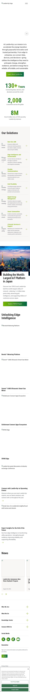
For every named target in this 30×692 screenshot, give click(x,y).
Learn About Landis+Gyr (15, 74)
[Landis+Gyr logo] (8, 3)
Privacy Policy (5, 666)
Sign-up (4, 656)
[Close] (28, 669)
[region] (15, 679)
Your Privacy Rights (15, 681)
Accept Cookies (15, 689)
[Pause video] (26, 33)
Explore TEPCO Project (15, 304)
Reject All (15, 685)
